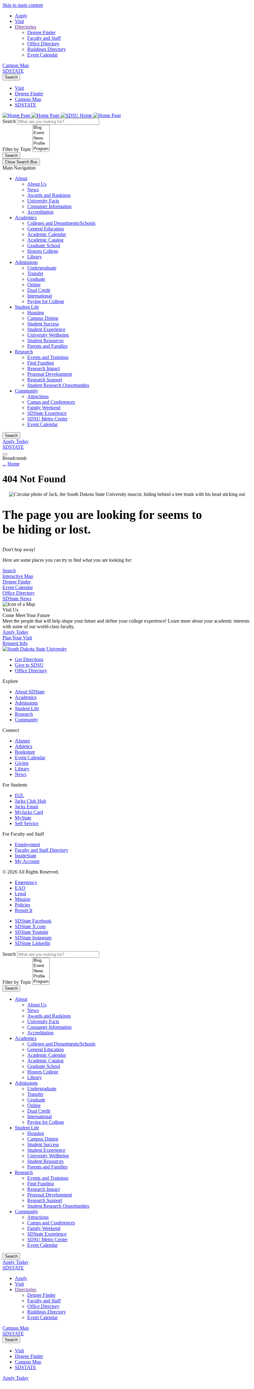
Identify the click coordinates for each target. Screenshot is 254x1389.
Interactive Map (17, 576)
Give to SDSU (29, 665)
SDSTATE (13, 71)
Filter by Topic (16, 149)
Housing (35, 312)
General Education (45, 228)
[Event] (41, 133)
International (39, 295)
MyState (23, 817)
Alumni (22, 740)
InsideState (25, 855)
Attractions (38, 396)
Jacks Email (26, 806)
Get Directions (29, 659)
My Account (27, 861)
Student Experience (46, 329)
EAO (20, 888)
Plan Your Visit (17, 637)
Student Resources (45, 340)
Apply (21, 15)
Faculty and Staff (44, 38)
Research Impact (43, 368)
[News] (41, 138)
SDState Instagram (33, 937)
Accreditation (40, 212)
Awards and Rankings (49, 195)
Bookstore (25, 752)
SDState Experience (47, 413)
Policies (22, 904)
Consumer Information (49, 206)
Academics (26, 217)
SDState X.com (30, 926)
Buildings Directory (46, 49)
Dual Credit (38, 290)
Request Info (15, 643)
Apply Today (15, 441)
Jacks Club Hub (30, 801)
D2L (19, 795)
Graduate (36, 279)
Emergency (26, 882)
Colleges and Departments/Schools (61, 223)
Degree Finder (41, 32)
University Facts (43, 200)
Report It (23, 910)
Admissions (26, 262)
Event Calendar (42, 54)
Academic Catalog (45, 240)
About (21, 178)
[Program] (41, 149)
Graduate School (43, 245)
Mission (22, 899)
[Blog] (41, 127)
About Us (36, 184)
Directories (25, 27)
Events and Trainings (47, 357)
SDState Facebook (33, 921)
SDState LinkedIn (32, 943)
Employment (27, 844)
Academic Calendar (46, 234)
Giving (21, 763)
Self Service (26, 823)
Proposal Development (49, 374)
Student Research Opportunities (58, 385)
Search (11, 77)
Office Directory (43, 43)
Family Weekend (43, 407)
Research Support (44, 379)
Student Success (43, 323)
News (33, 189)
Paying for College (45, 301)
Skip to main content (22, 5)
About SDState (30, 691)
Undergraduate (41, 267)
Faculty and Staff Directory (41, 850)
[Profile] (41, 143)
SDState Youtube (31, 932)
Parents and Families (47, 346)
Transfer (35, 273)
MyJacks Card (29, 812)
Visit (19, 21)
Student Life (27, 307)
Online (34, 284)
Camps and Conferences (51, 402)
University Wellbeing (48, 335)
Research (24, 351)
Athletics (23, 746)
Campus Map (15, 65)
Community (26, 390)
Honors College (42, 251)
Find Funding (40, 362)
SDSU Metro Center (47, 418)
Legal (20, 893)
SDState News (16, 598)
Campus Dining (42, 318)
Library (34, 256)
